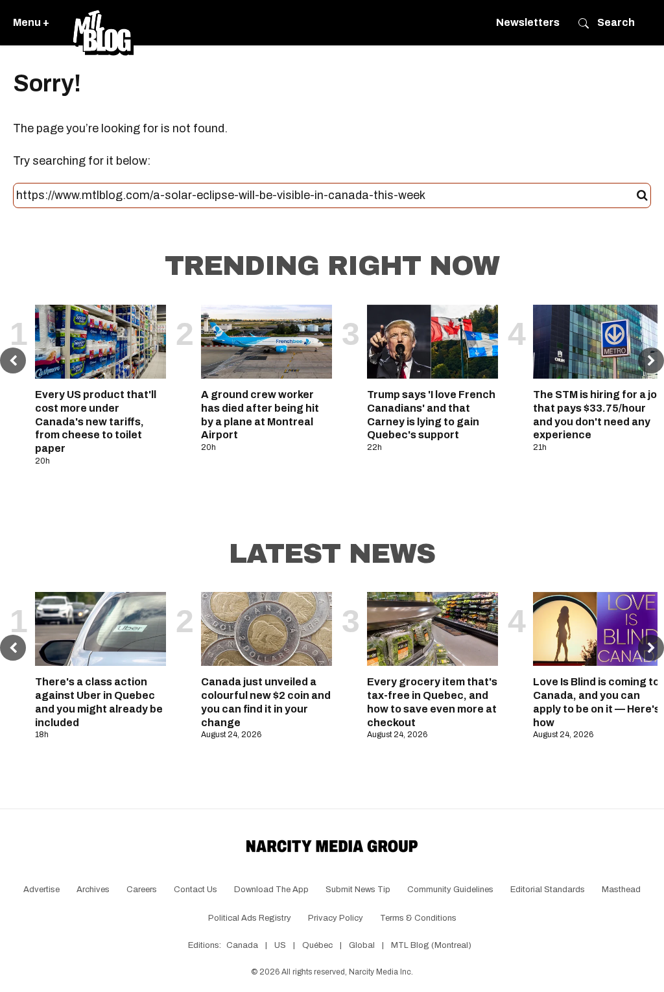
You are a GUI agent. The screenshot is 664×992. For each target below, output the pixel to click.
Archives (93, 889)
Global (362, 945)
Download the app (271, 889)
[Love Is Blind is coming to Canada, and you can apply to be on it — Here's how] (598, 629)
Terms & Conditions (418, 918)
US (280, 945)
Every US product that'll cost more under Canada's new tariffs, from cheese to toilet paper (95, 421)
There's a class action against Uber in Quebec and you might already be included (99, 701)
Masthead (621, 889)
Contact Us (195, 889)
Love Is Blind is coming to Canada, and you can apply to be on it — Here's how (596, 701)
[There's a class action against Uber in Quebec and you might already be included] (100, 629)
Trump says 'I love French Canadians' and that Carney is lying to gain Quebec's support (431, 414)
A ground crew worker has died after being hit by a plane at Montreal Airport (260, 414)
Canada (242, 945)
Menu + (31, 22)
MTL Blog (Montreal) (431, 945)
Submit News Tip (358, 889)
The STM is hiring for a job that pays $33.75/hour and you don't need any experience (598, 414)
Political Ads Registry (249, 918)
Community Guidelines (450, 889)
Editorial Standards (547, 889)
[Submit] (642, 196)
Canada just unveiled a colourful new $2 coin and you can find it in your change (266, 701)
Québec (317, 945)
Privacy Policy (335, 918)
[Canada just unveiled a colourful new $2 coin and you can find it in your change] (266, 629)
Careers (141, 889)
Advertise (41, 889)
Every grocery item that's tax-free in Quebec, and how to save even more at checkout (432, 701)
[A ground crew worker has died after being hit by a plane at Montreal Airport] (266, 342)
